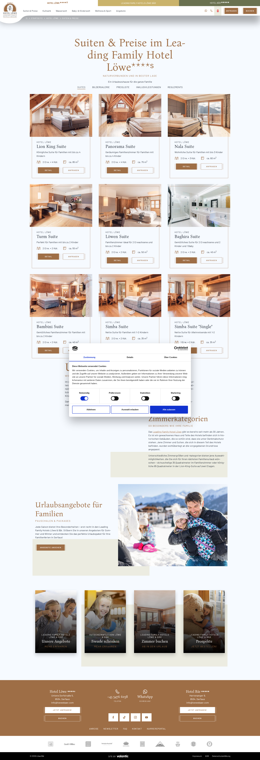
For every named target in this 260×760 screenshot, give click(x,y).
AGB (207, 756)
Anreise (94, 728)
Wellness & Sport (103, 10)
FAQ (125, 728)
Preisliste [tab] (122, 87)
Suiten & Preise (30, 10)
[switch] (115, 398)
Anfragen (231, 11)
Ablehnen (91, 410)
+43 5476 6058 (117, 697)
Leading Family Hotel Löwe (167, 431)
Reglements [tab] (175, 87)
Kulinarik (47, 10)
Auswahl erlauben (130, 410)
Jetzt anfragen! (62, 710)
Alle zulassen (169, 410)
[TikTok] (124, 717)
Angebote (121, 10)
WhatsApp (145, 697)
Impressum (197, 756)
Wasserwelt (61, 10)
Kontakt (137, 728)
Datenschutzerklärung (221, 756)
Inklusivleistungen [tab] (148, 87)
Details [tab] (130, 357)
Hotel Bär (215, 2)
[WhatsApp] (206, 10)
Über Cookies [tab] (170, 357)
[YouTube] (147, 717)
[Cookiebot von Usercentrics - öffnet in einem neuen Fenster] (176, 348)
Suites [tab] (81, 87)
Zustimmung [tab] (89, 357)
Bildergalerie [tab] (101, 87)
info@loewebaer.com (62, 702)
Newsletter (110, 728)
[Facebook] (113, 717)
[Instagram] (135, 717)
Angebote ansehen (50, 547)
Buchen (250, 11)
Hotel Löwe (57, 2)
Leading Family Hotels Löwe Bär (138, 3)
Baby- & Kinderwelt (81, 10)
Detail (48, 170)
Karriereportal (156, 728)
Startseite (37, 18)
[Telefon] (211, 10)
